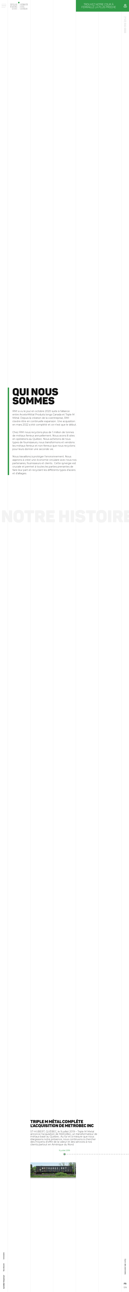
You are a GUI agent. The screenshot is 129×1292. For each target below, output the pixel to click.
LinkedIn (4, 1255)
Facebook (4, 1267)
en (125, 1287)
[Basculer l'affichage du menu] (4, 6)
